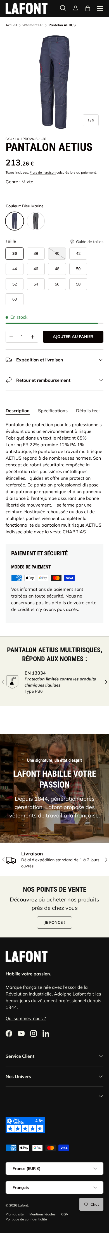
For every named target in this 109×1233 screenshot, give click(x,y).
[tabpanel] (54, 478)
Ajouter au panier (73, 336)
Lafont (23, 1205)
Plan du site (15, 1214)
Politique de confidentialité (26, 1219)
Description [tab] (18, 410)
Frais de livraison (43, 172)
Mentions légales (42, 1214)
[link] (75, 8)
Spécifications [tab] (53, 410)
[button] (86, 242)
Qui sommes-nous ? (26, 1018)
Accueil (11, 25)
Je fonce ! (54, 922)
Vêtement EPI (32, 25)
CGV (64, 1214)
